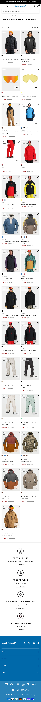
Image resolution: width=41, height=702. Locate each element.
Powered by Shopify (28, 695)
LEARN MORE (20, 564)
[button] (34, 6)
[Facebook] (24, 643)
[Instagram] (29, 643)
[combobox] (20, 11)
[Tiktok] (38, 643)
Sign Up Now (32, 1)
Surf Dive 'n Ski (16, 695)
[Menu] (3, 6)
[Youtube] (34, 643)
